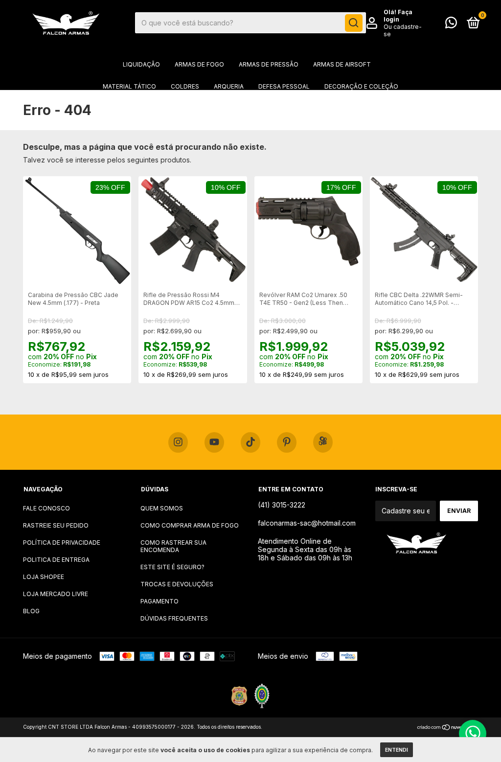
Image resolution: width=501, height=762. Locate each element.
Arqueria (229, 86)
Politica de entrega (56, 559)
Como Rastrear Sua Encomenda (173, 546)
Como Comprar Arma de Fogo (189, 525)
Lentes (227, 108)
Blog (31, 611)
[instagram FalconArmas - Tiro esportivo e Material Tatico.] (178, 442)
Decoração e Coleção (361, 86)
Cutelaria (270, 108)
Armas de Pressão (268, 64)
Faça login (398, 15)
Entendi (396, 750)
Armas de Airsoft (342, 64)
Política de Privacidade (61, 542)
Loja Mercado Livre (55, 594)
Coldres (185, 86)
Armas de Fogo (199, 64)
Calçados (318, 108)
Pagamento (159, 601)
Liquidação (141, 64)
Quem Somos (161, 508)
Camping (188, 108)
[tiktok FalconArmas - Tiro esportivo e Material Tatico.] (250, 442)
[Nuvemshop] (447, 728)
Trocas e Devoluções (176, 584)
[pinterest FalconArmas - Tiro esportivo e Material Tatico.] (286, 442)
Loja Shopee (43, 576)
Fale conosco (46, 508)
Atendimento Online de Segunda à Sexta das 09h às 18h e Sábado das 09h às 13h (305, 549)
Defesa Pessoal (284, 86)
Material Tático (129, 86)
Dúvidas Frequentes (174, 618)
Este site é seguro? (172, 567)
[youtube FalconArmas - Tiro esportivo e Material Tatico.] (214, 442)
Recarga (364, 108)
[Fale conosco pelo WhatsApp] (451, 24)
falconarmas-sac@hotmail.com (307, 523)
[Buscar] (354, 23)
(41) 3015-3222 (281, 505)
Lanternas (141, 108)
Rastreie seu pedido (56, 525)
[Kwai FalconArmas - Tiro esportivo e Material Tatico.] (323, 442)
